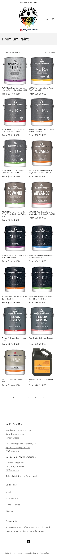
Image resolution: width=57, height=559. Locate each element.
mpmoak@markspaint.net (18, 447)
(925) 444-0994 (12, 470)
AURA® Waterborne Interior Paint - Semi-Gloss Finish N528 (41, 298)
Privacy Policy (12, 498)
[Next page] (43, 397)
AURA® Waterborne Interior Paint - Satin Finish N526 (15, 298)
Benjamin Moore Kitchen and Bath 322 (15, 380)
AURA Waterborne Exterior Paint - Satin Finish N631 (41, 130)
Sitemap (9, 511)
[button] (3, 19)
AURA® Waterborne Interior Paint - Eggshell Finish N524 (41, 256)
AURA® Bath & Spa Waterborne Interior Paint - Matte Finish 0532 (14, 89)
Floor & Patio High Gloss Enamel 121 (41, 339)
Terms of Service (13, 504)
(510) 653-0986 (12, 451)
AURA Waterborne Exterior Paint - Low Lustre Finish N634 (14, 130)
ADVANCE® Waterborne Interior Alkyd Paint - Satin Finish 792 (40, 171)
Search (9, 492)
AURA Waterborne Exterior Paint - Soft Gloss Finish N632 (14, 171)
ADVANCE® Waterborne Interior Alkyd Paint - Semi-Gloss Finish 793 (14, 214)
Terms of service (46, 553)
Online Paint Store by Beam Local (21, 476)
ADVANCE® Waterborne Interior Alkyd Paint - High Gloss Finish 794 (42, 213)
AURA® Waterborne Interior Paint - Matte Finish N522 (15, 256)
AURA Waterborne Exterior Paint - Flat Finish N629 (41, 89)
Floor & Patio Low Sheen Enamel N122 (14, 339)
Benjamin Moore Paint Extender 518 (41, 380)
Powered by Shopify (31, 553)
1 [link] (13, 397)
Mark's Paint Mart (16, 553)
